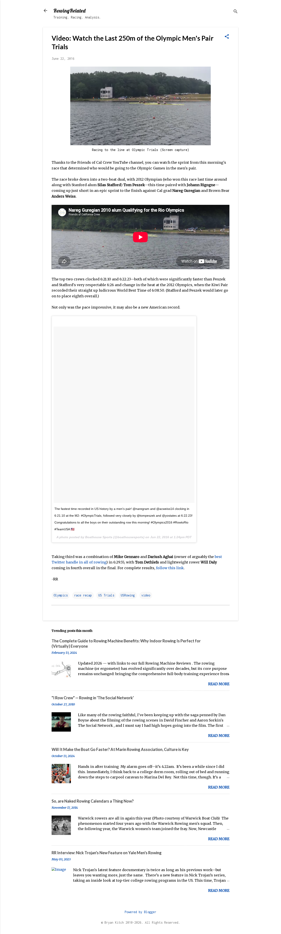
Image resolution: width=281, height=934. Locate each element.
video (145, 595)
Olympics (61, 595)
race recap (83, 595)
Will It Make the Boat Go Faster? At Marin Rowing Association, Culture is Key (120, 749)
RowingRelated (69, 10)
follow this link (170, 568)
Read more (218, 684)
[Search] (235, 12)
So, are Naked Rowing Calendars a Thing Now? (93, 801)
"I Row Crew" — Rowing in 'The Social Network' (93, 697)
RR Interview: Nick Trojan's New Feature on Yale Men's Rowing (107, 852)
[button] (226, 37)
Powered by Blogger (140, 912)
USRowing (128, 595)
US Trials (106, 595)
